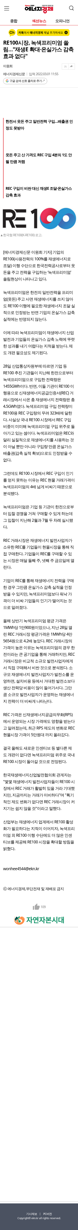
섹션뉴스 (39, 21)
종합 (13, 21)
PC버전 (47, 1214)
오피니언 (62, 21)
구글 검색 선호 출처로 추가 (26, 81)
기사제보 (31, 1214)
